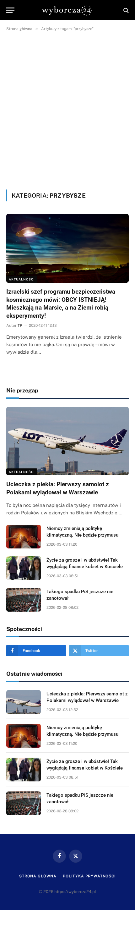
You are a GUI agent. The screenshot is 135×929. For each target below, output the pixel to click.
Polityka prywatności (89, 876)
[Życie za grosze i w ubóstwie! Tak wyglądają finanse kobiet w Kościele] (23, 568)
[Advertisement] (67, 109)
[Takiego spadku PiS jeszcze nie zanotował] (23, 600)
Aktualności (22, 279)
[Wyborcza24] (67, 10)
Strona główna (38, 876)
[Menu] (10, 10)
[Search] (125, 10)
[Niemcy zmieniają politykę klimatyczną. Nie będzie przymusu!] (23, 536)
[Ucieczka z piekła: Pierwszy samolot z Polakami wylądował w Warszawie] (67, 441)
